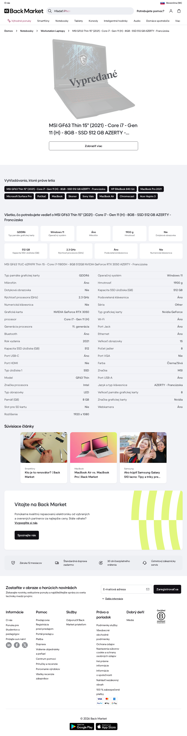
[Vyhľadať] (50, 11)
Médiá (130, 620)
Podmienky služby (106, 625)
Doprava (41, 644)
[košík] (179, 11)
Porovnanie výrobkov (48, 669)
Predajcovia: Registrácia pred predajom (45, 624)
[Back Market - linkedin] (9, 645)
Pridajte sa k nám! (16, 639)
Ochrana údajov (105, 644)
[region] (93, 458)
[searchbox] (93, 11)
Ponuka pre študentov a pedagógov (13, 630)
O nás (9, 620)
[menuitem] (43, 21)
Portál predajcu (45, 634)
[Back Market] (23, 11)
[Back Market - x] (25, 645)
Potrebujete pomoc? (150, 11)
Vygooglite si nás (26, 523)
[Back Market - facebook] (17, 645)
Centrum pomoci (46, 658)
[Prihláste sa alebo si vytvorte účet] (171, 11)
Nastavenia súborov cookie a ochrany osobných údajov (107, 652)
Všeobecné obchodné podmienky (103, 635)
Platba (39, 639)
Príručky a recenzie (47, 664)
